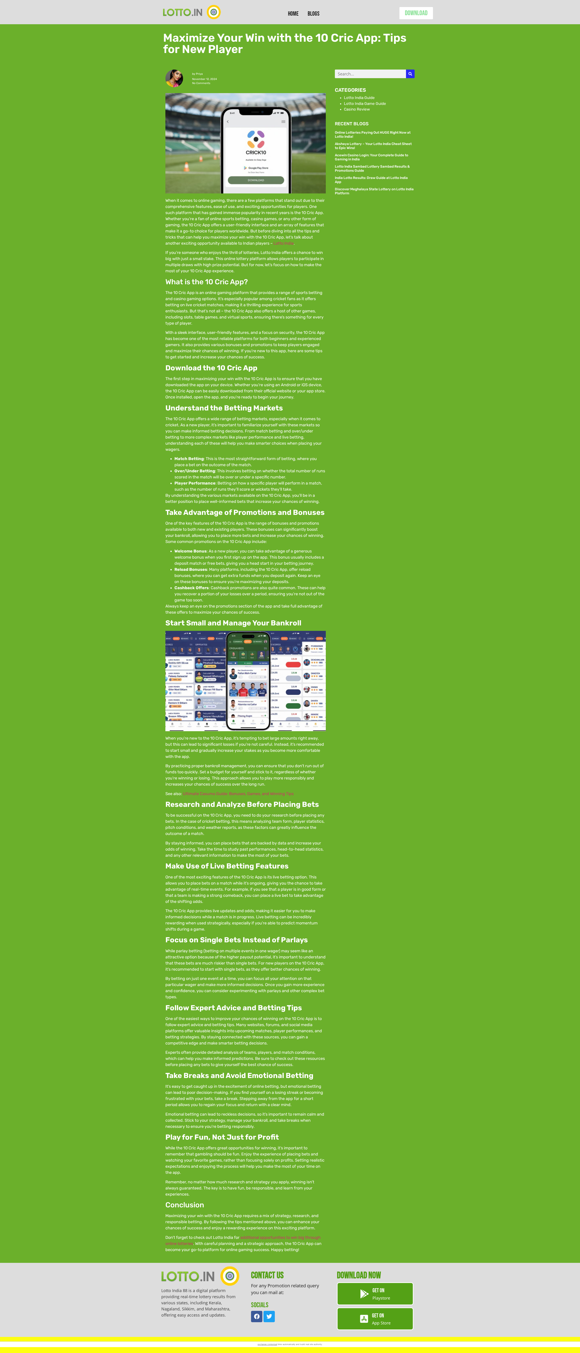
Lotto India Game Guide (365, 103)
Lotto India (283, 243)
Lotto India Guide (359, 97)
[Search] (410, 74)
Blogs (313, 13)
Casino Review (357, 109)
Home (293, 13)
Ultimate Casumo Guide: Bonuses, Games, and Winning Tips (238, 793)
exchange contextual (267, 1344)
